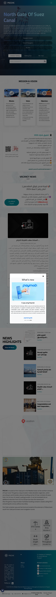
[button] (13, 300)
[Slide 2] (28, 320)
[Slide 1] (25, 320)
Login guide (28, 314)
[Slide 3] (31, 320)
